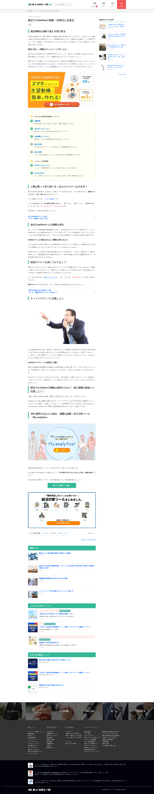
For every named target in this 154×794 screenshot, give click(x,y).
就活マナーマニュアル (51, 277)
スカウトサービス (32, 747)
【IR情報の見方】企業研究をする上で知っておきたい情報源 (116, 25)
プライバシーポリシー (89, 735)
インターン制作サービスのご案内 (73, 737)
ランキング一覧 (122, 74)
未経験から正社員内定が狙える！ (49, 642)
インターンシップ (32, 739)
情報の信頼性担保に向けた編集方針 (110, 735)
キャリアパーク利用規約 (90, 739)
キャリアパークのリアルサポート (110, 733)
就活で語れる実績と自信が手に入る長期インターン (55, 660)
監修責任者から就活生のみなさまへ (110, 731)
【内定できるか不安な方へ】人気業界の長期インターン (57, 614)
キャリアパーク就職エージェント (36, 731)
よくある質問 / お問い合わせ (109, 745)
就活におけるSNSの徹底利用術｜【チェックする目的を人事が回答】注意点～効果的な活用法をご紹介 (67, 567)
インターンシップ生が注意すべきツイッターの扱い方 (56, 591)
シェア (46, 533)
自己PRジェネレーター (52, 735)
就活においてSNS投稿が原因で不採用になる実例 (54, 553)
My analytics (50, 731)
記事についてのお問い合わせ (89, 539)
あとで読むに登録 (35, 533)
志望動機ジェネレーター (52, 733)
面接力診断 (49, 741)
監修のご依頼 (105, 743)
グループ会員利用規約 (89, 741)
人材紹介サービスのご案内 (71, 733)
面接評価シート (50, 747)
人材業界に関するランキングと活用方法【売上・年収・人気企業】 (116, 56)
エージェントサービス (33, 743)
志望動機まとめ (50, 743)
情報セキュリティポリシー (90, 747)
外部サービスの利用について (91, 743)
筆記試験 (89, 711)
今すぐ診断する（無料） (63, 485)
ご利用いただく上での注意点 (109, 737)
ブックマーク (65, 533)
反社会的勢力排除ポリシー (90, 749)
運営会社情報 (87, 731)
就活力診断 (49, 737)
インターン (13, 711)
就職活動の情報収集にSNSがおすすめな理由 (53, 578)
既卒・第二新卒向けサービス (35, 751)
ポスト (55, 533)
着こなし (115, 711)
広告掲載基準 (105, 741)
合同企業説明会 (31, 737)
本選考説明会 (31, 733)
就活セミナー (31, 735)
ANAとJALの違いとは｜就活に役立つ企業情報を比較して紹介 (116, 46)
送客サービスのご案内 (70, 743)
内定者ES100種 (50, 739)
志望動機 (64, 711)
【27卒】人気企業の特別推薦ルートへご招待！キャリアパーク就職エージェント (65, 627)
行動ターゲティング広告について (92, 737)
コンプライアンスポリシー (90, 745)
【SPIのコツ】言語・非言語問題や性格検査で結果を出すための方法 (116, 36)
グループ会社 (87, 733)
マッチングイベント (33, 741)
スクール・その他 (32, 753)
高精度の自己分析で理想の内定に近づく (52, 685)
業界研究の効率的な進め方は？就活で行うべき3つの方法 (116, 66)
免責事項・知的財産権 (107, 739)
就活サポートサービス (33, 749)
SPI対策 (49, 745)
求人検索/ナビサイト (33, 745)
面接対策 (141, 711)
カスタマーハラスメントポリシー (92, 751)
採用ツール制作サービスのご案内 (73, 735)
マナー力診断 (49, 199)
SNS (30, 24)
